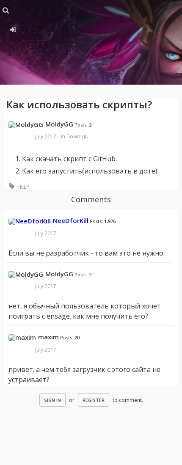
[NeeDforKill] (29, 221)
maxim (48, 337)
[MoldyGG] (25, 124)
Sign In (52, 400)
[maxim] (22, 337)
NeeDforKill (70, 220)
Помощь (77, 136)
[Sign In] (11, 28)
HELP (23, 186)
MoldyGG (59, 124)
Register (94, 400)
